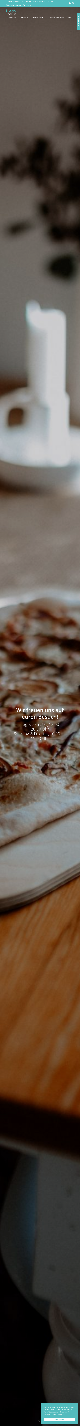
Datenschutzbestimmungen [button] (54, 1414)
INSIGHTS (24, 17)
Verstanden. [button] (59, 1419)
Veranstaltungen (57, 17)
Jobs (69, 17)
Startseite (13, 17)
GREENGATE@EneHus (39, 17)
